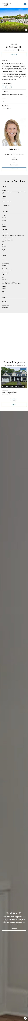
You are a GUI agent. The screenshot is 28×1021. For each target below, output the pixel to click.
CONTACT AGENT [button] (14, 169)
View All (14, 404)
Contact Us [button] (14, 54)
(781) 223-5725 (14, 159)
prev (12, 35)
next (15, 35)
